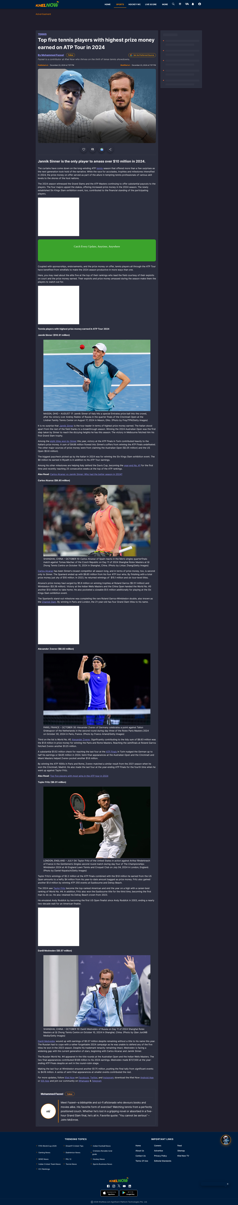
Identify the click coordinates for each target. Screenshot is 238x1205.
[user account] (199, 4)
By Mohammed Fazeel (51, 55)
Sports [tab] (120, 4)
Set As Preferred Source (143, 55)
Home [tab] (108, 4)
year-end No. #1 (132, 465)
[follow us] (101, 149)
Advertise (158, 1150)
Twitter (93, 1077)
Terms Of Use (142, 1161)
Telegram (97, 1080)
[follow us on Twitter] (119, 1186)
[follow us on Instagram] (113, 1186)
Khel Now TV (183, 1156)
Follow (70, 55)
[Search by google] (173, 4)
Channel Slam (49, 601)
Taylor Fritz (59, 888)
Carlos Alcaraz (45, 571)
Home (138, 1145)
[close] (227, 1184)
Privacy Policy (160, 1156)
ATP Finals (111, 751)
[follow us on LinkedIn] (129, 1186)
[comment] (92, 149)
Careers (157, 1145)
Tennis (42, 34)
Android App (147, 1077)
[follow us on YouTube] (124, 1186)
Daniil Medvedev (46, 1041)
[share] (110, 149)
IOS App (45, 1080)
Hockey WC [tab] (135, 4)
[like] (83, 149)
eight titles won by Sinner (63, 441)
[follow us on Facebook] (108, 1186)
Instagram (108, 1077)
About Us (140, 1150)
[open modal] (226, 1140)
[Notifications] (193, 4)
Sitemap (181, 1150)
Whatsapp (84, 1080)
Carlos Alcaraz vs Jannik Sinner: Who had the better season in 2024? (86, 474)
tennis (100, 168)
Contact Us (141, 1156)
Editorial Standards (162, 1161)
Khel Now (70, 1077)
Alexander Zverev (81, 739)
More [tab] (165, 4)
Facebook (84, 1077)
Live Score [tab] (151, 4)
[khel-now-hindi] (187, 4)
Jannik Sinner (66, 425)
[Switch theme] (180, 4)
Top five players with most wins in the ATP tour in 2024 (79, 775)
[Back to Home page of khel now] (47, 4)
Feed (179, 1145)
